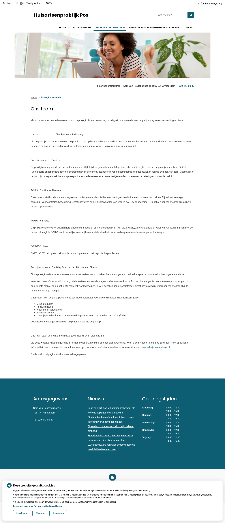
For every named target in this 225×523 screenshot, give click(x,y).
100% (49, 3)
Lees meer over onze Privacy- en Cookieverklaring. (37, 506)
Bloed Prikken (82, 27)
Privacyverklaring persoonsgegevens (154, 27)
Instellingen (22, 513)
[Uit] (22, 3)
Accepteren (58, 513)
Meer (189, 27)
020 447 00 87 (45, 419)
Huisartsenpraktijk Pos (61, 15)
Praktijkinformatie (109, 27)
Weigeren (40, 513)
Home (62, 27)
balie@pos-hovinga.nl (158, 347)
